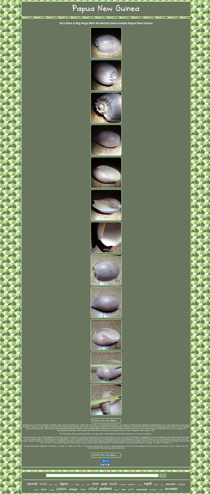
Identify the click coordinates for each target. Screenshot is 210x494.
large (77, 484)
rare (72, 485)
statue (83, 489)
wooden (123, 484)
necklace (153, 489)
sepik (148, 483)
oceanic (171, 488)
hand (156, 484)
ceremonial (141, 489)
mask (113, 483)
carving (51, 490)
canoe (36, 490)
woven (139, 484)
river (95, 483)
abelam (116, 490)
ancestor (170, 483)
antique (181, 484)
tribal (92, 488)
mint (50, 484)
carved (32, 483)
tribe (124, 489)
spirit (131, 489)
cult (88, 484)
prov (44, 489)
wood (43, 483)
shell (104, 483)
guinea (106, 488)
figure (64, 483)
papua (61, 488)
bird (83, 485)
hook (161, 490)
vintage (73, 489)
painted (131, 484)
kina (55, 484)
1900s (161, 485)
